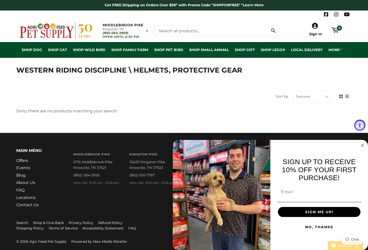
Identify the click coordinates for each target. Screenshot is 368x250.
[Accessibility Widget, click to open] (359, 125)
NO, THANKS (319, 227)
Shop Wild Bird (89, 50)
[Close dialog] (362, 145)
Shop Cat (57, 50)
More (333, 50)
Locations (26, 197)
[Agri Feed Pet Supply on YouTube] (347, 15)
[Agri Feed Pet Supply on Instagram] (336, 15)
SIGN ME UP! (319, 212)
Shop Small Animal (209, 50)
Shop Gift (245, 50)
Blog (21, 175)
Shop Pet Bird (168, 50)
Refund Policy (110, 223)
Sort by (282, 96)
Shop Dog (32, 50)
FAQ (20, 190)
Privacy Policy (81, 223)
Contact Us (27, 204)
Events (23, 167)
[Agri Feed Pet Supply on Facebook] (326, 15)
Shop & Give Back (48, 223)
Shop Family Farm (129, 50)
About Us (25, 182)
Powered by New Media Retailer (99, 241)
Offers (22, 160)
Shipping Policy (30, 228)
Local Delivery (306, 50)
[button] (125, 31)
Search (22, 223)
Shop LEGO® (273, 50)
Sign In (315, 34)
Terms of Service (63, 228)
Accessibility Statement (103, 228)
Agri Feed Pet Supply (48, 241)
